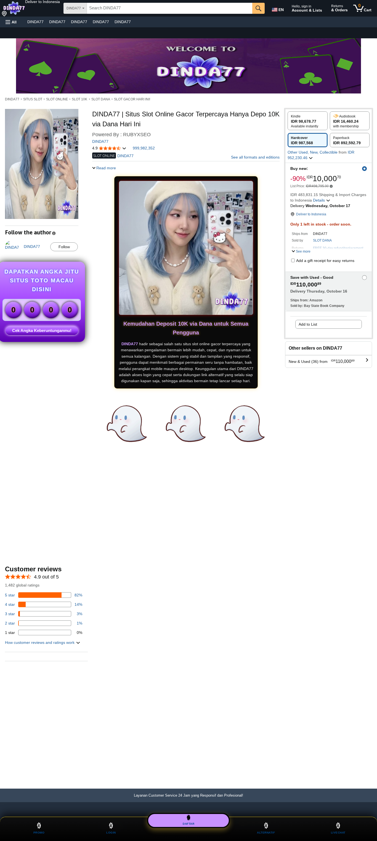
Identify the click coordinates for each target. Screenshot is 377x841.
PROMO (39, 832)
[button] (42, 1)
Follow (64, 247)
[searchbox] (169, 8)
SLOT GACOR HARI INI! (132, 99)
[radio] (307, 121)
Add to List (308, 324)
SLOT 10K (79, 99)
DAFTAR (188, 822)
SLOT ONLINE (57, 99)
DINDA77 (35, 22)
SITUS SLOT (32, 99)
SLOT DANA (100, 99)
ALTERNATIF (266, 832)
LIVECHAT (338, 832)
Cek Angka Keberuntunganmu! (41, 330)
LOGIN (111, 832)
